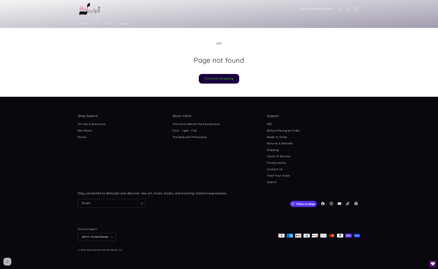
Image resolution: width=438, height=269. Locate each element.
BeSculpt (92, 250)
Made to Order (277, 137)
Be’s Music (85, 130)
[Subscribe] (141, 203)
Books (82, 137)
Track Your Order (278, 175)
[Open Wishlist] (432, 263)
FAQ (269, 124)
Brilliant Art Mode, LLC (110, 250)
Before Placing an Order (283, 130)
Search (272, 182)
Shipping (273, 150)
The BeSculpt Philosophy (189, 137)
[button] (340, 9)
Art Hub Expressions (92, 124)
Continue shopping (219, 78)
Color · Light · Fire (184, 130)
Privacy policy (276, 163)
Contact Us (275, 169)
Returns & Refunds (280, 143)
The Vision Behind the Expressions (196, 124)
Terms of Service (279, 156)
